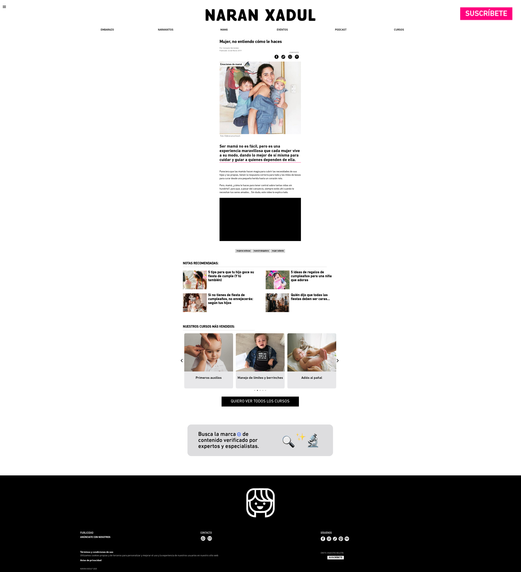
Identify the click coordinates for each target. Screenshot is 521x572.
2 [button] (257, 390)
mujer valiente (278, 251)
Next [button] (338, 361)
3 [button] (260, 390)
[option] (208, 360)
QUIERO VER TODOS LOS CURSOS (260, 401)
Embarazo (107, 30)
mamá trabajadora (261, 251)
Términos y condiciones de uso (96, 552)
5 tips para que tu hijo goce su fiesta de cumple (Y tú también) (231, 276)
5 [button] (265, 390)
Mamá (224, 30)
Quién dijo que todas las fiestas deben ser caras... (310, 297)
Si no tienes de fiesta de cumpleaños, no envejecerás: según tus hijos (230, 299)
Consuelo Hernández (231, 48)
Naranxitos (165, 30)
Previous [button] (182, 361)
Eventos (282, 30)
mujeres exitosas (243, 251)
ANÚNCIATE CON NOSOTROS (95, 537)
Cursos (399, 30)
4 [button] (263, 390)
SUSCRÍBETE (335, 558)
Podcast (341, 30)
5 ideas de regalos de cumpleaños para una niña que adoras (311, 276)
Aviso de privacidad (90, 560)
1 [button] (254, 390)
